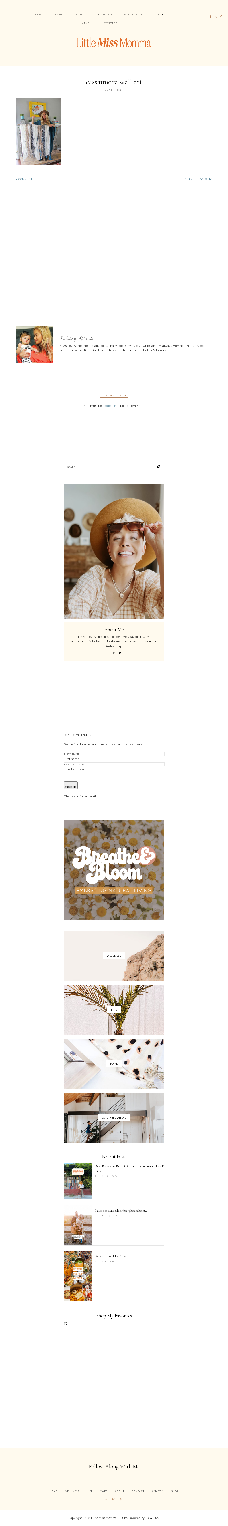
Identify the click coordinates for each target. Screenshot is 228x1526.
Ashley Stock (75, 338)
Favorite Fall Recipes (110, 1256)
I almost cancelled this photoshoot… (121, 1210)
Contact (111, 23)
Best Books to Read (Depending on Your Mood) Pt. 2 (129, 1168)
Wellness (131, 14)
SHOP (79, 14)
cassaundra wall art (114, 81)
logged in (109, 405)
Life (157, 14)
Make (85, 23)
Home (39, 14)
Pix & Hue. (152, 1518)
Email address (74, 769)
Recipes (103, 14)
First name (71, 759)
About (59, 14)
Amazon (158, 1491)
